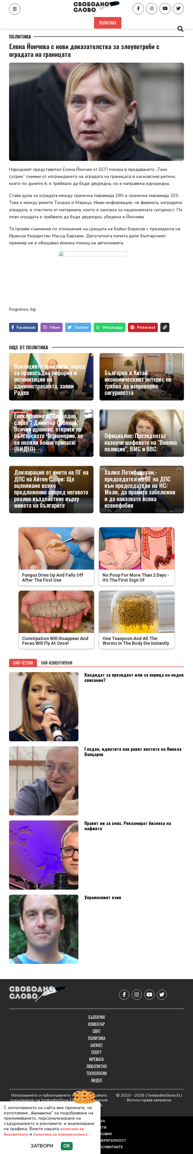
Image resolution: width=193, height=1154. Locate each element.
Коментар (60, 23)
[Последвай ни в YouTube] (165, 8)
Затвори (42, 1146)
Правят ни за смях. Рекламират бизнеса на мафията (127, 825)
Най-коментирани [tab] (56, 663)
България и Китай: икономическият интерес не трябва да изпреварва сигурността (138, 382)
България (33, 23)
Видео (96, 1080)
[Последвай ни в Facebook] (138, 8)
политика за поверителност (60, 1134)
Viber (55, 327)
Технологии (96, 1073)
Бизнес (133, 23)
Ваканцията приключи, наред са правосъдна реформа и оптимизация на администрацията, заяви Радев (49, 379)
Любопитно (96, 1066)
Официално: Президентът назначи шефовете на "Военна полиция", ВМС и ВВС (141, 442)
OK (66, 1146)
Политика (107, 23)
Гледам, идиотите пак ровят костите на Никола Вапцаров (132, 751)
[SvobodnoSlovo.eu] (38, 994)
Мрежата (96, 1059)
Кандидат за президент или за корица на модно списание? (134, 677)
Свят (84, 23)
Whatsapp (112, 327)
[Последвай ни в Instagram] (151, 8)
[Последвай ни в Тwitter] (178, 8)
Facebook (26, 327)
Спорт (156, 23)
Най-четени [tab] (23, 663)
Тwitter (81, 327)
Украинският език (102, 897)
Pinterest (146, 327)
